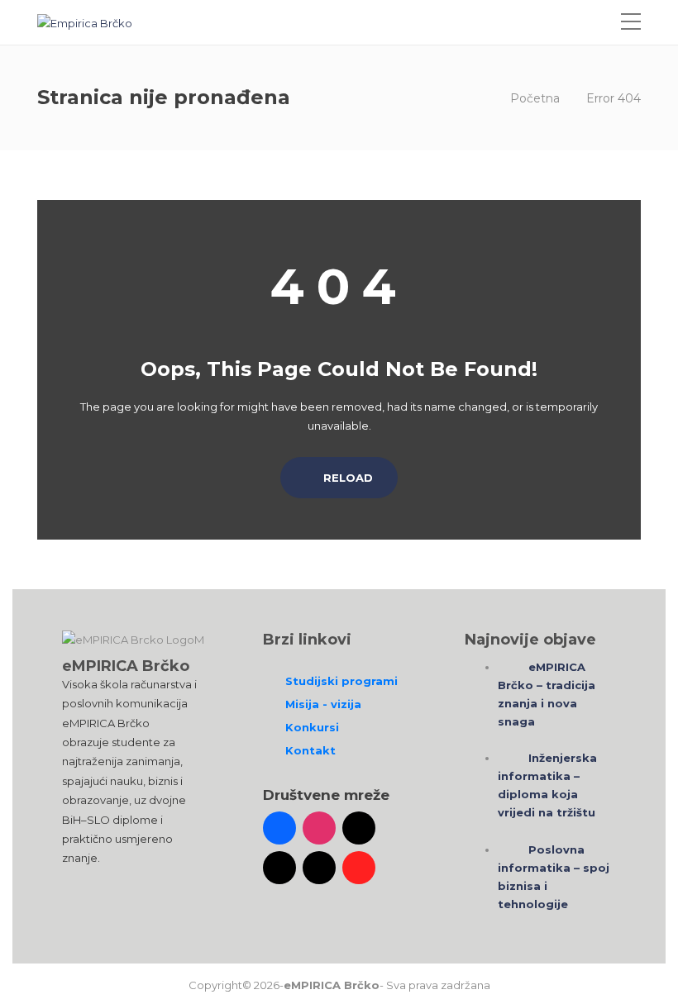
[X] (279, 867)
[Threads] (319, 867)
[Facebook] (279, 828)
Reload (346, 477)
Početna (535, 98)
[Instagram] (319, 828)
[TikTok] (358, 828)
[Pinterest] (358, 867)
